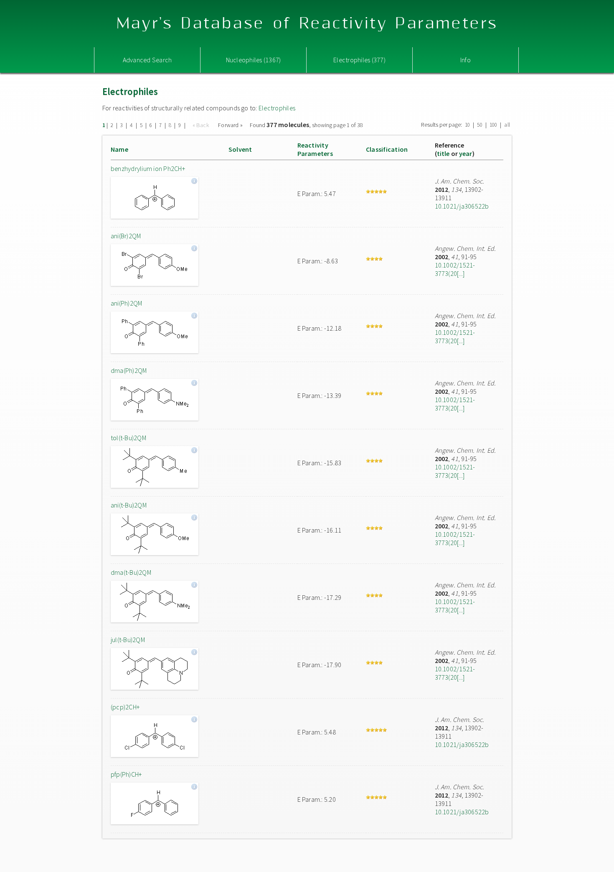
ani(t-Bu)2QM (129, 505)
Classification (387, 149)
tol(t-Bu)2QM (128, 437)
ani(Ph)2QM (126, 303)
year (465, 153)
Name (119, 149)
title (443, 153)
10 (467, 124)
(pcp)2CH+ (125, 707)
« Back (202, 125)
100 (493, 124)
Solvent (240, 149)
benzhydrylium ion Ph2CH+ (148, 168)
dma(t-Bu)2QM (131, 572)
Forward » (230, 125)
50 (479, 124)
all (507, 124)
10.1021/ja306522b (462, 206)
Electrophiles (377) (359, 60)
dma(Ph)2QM (129, 370)
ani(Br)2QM (126, 236)
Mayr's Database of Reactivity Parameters (307, 23)
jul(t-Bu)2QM (128, 639)
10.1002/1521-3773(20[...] (455, 269)
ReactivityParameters (315, 149)
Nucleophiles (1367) (253, 60)
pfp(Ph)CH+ (126, 774)
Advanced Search (147, 60)
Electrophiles (277, 108)
